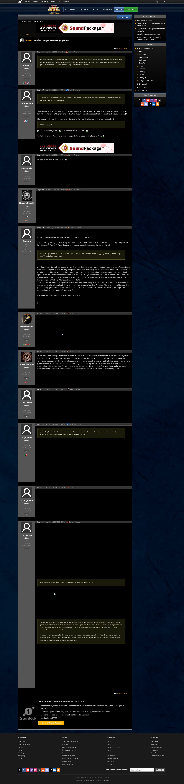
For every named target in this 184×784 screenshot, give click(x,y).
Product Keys (155, 750)
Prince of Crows (26, 364)
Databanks (70, 9)
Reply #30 (40, 228)
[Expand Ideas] (137, 66)
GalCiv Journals (30, 35)
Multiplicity (21, 756)
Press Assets (111, 756)
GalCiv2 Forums (73, 52)
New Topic (123, 17)
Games (35, 2)
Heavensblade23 (26, 203)
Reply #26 (40, 52)
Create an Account (157, 747)
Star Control (65, 753)
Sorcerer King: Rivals (68, 764)
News (53, 2)
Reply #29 (41, 190)
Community (44, 2)
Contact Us (110, 761)
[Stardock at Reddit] (142, 104)
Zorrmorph (27, 535)
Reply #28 (40, 155)
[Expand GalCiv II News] (135, 87)
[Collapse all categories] (164, 48)
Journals (83, 9)
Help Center (154, 741)
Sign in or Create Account (51, 723)
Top (129, 52)
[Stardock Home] (20, 1)
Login (42, 21)
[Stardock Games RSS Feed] (158, 104)
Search (35, 21)
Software (27, 2)
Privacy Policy (79, 780)
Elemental (65, 744)
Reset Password (156, 753)
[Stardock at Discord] (146, 104)
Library (95, 9)
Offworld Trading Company (70, 759)
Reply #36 (40, 522)
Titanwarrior (27, 168)
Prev (125, 49)
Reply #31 (40, 313)
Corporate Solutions (24, 744)
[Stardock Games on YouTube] (148, 100)
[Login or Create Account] (156, 1)
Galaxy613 (27, 65)
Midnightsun (27, 500)
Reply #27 (40, 90)
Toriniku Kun (27, 103)
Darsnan (27, 241)
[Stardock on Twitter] (140, 100)
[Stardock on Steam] (159, 100)
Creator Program (112, 759)
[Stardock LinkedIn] (154, 104)
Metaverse (107, 9)
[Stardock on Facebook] (144, 100)
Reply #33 (40, 389)
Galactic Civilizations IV (69, 747)
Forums (109, 764)
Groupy (20, 759)
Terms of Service (90, 780)
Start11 (20, 747)
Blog (59, 2)
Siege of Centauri (67, 761)
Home (21, 35)
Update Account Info (157, 756)
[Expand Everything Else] (135, 90)
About (109, 741)
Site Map (106, 780)
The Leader (27, 402)
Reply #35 (40, 487)
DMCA (99, 780)
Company (111, 738)
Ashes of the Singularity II (70, 741)
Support (66, 2)
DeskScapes (22, 753)
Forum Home (26, 21)
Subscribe (160, 770)
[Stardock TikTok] (150, 104)
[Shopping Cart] (160, 1)
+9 (26, 340)
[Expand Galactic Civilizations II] (135, 48)
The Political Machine (68, 756)
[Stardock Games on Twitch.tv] (152, 100)
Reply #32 (40, 351)
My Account (155, 744)
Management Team (113, 747)
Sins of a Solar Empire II (69, 750)
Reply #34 (40, 424)
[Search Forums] (164, 1)
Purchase (130, 9)
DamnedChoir (26, 326)
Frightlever (27, 437)
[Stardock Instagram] (156, 100)
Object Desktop (23, 741)
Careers (109, 750)
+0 (26, 79)
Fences (20, 750)
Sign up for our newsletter (117, 770)
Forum (119, 9)
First (120, 49)
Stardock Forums (74, 90)
